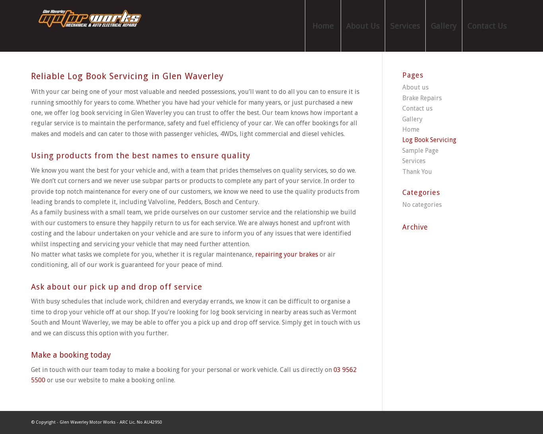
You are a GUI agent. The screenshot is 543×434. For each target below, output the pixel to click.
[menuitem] (323, 26)
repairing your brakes (286, 254)
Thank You (417, 171)
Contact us (417, 108)
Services (413, 161)
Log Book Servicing (429, 140)
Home (410, 129)
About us (415, 87)
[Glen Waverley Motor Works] (90, 26)
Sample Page (420, 150)
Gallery (412, 119)
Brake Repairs (422, 98)
